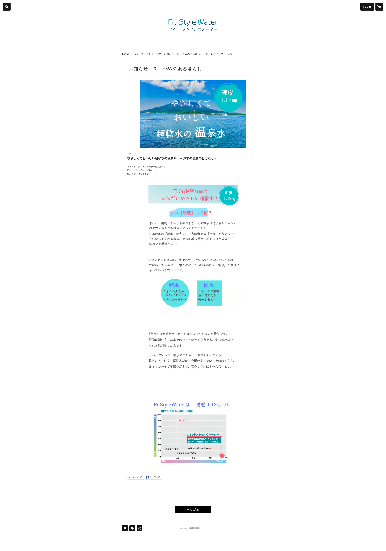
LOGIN (367, 6)
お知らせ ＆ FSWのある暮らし (183, 54)
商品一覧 (138, 54)
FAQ (229, 54)
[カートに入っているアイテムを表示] (379, 7)
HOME (126, 54)
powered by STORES (190, 528)
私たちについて (215, 54)
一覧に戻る (193, 509)
